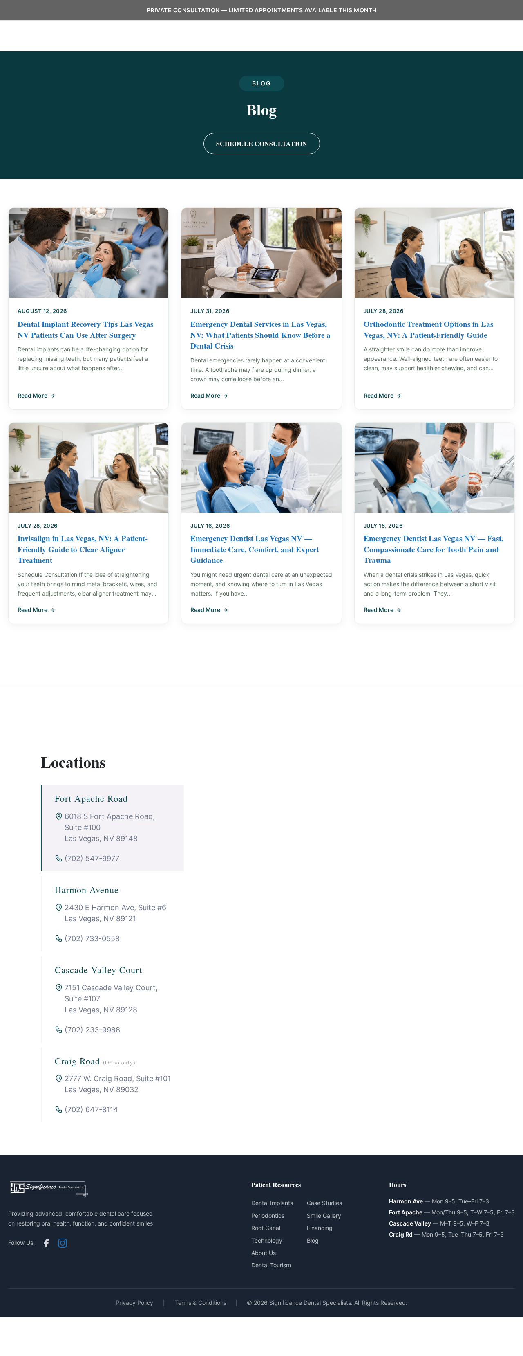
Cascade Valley (410, 1223)
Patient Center (362, 35)
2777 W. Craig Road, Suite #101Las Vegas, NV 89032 (118, 1084)
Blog (500, 35)
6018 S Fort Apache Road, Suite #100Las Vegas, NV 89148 (110, 827)
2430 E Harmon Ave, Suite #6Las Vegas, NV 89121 (115, 913)
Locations (409, 35)
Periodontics (240, 35)
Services (281, 35)
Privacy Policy (134, 1302)
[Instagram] (62, 1243)
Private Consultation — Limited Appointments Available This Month (262, 10)
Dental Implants (187, 35)
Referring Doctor (459, 35)
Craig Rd (401, 1234)
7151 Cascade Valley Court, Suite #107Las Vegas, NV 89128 (111, 998)
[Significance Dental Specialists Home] (57, 36)
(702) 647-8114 (91, 1109)
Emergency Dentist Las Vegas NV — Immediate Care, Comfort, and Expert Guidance (254, 549)
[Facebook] (46, 1243)
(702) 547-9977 (92, 858)
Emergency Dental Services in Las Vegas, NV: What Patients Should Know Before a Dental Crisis (260, 334)
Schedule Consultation (261, 143)
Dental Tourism (271, 1265)
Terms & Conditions (200, 1302)
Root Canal (265, 1227)
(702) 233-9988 (92, 1029)
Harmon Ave (406, 1201)
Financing (320, 1227)
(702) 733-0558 (92, 938)
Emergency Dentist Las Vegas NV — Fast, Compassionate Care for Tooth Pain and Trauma (433, 549)
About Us (317, 35)
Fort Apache (405, 1212)
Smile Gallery (324, 1215)
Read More (32, 395)
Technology (266, 1240)
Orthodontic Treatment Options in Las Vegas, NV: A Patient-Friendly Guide (428, 329)
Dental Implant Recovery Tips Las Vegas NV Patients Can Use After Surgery (85, 329)
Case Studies (324, 1202)
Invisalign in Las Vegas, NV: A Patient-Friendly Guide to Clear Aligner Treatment (83, 549)
